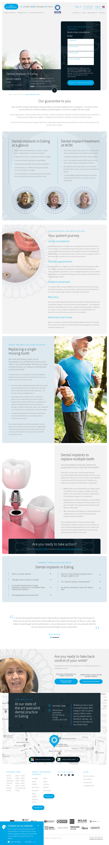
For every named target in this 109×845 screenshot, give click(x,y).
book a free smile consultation (66, 681)
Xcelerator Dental (96, 839)
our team (102, 12)
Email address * (74, 46)
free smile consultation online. (70, 548)
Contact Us (49, 796)
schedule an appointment (91, 681)
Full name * (73, 40)
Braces (45, 778)
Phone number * (74, 52)
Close (38, 825)
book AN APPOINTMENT (11, 6)
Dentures (46, 787)
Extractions (35, 790)
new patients (91, 12)
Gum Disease (47, 790)
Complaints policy (88, 785)
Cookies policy (87, 782)
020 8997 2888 (41, 548)
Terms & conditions (89, 776)
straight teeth (22, 12)
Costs (84, 12)
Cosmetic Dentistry (36, 12)
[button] (10, 12)
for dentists (38, 807)
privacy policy (82, 70)
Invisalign (34, 778)
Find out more (15, 842)
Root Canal (35, 787)
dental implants (9, 12)
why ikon (76, 12)
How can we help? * (75, 59)
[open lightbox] (25, 200)
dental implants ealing (32, 94)
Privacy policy (87, 779)
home (10, 94)
